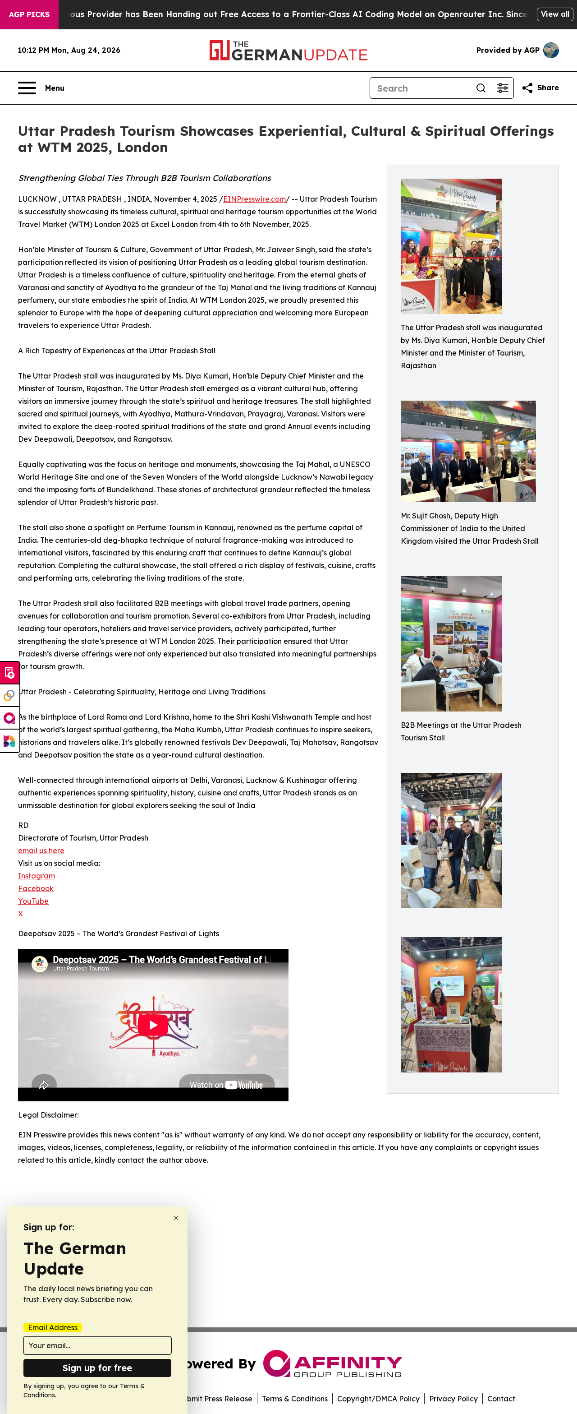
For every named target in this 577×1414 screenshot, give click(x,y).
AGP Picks (29, 14)
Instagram (36, 875)
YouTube (33, 901)
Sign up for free (97, 1367)
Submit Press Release (215, 1398)
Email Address (53, 1327)
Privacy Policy (453, 1398)
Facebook (36, 888)
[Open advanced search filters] (502, 88)
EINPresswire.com (254, 198)
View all (555, 13)
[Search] (481, 88)
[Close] (176, 1218)
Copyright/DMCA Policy (378, 1398)
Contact (501, 1398)
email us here (41, 850)
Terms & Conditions (295, 1398)
